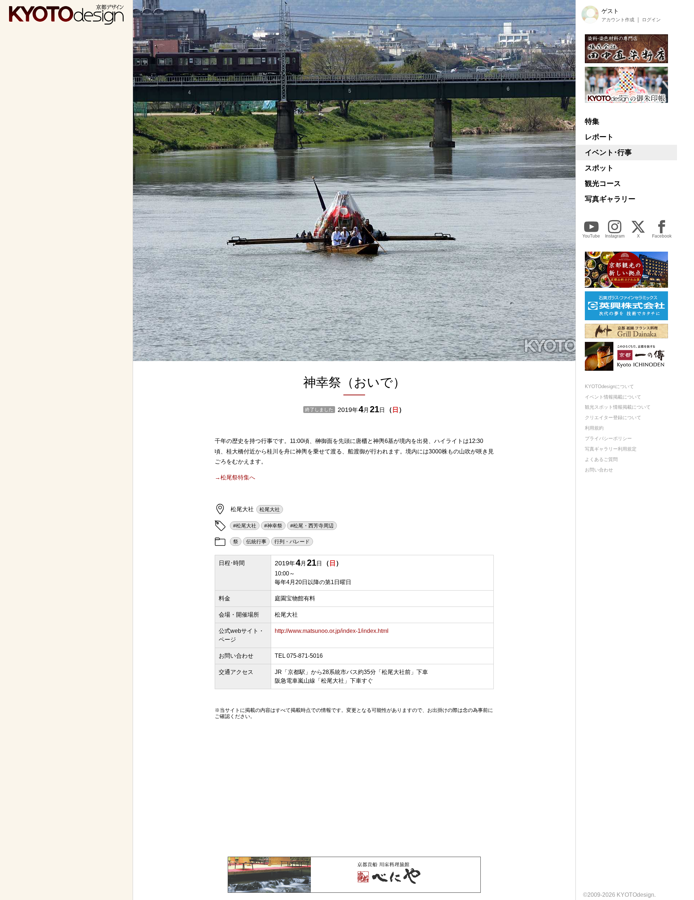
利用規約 (594, 428)
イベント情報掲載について (613, 397)
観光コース (603, 183)
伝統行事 (256, 541)
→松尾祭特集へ (235, 477)
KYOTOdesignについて (609, 386)
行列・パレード (292, 541)
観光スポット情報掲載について (618, 407)
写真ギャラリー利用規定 (611, 449)
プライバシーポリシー (608, 438)
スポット (599, 168)
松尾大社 (270, 509)
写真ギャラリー (610, 199)
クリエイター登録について (613, 418)
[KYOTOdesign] (66, 21)
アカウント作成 (617, 19)
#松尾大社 (244, 526)
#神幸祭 (273, 526)
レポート (599, 137)
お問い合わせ (599, 470)
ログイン (651, 19)
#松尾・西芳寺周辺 (312, 526)
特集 (592, 121)
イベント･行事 (608, 152)
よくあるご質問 (601, 459)
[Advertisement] (354, 788)
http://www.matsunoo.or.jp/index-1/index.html (332, 631)
